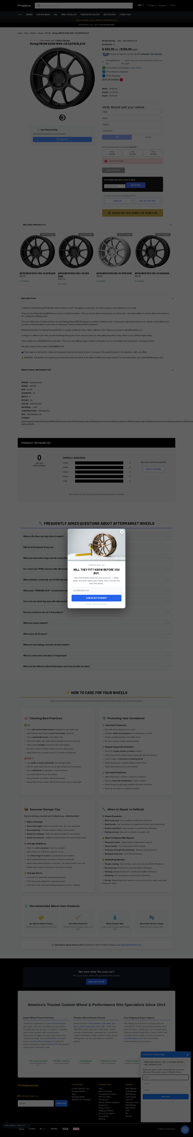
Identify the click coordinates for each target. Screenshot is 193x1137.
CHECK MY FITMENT (96, 598)
